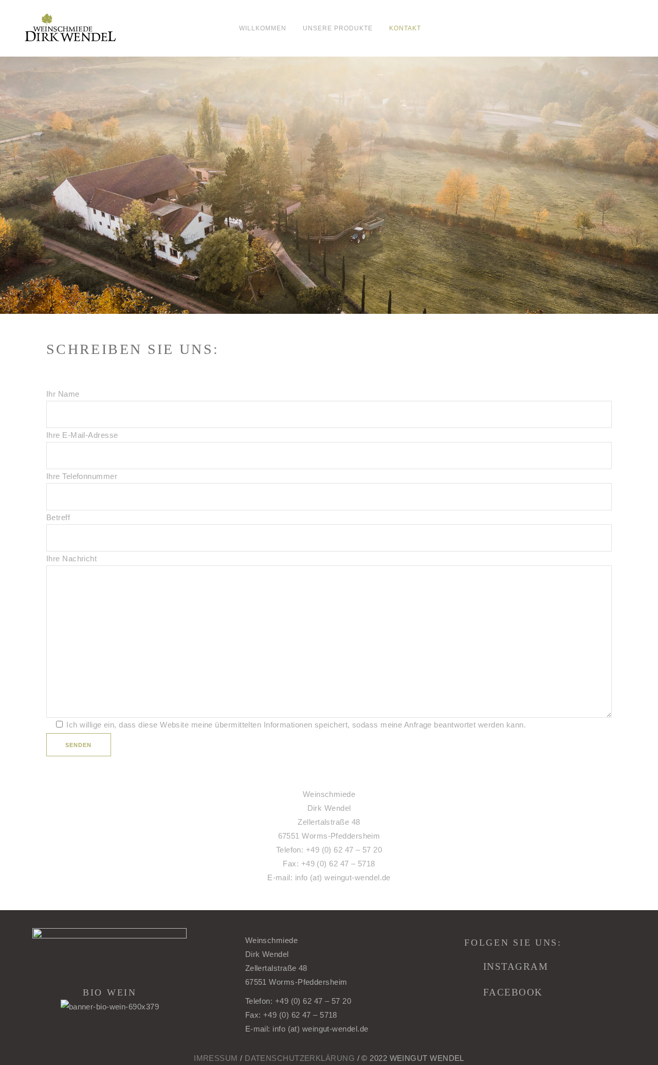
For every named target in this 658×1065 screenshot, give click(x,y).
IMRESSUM (216, 1058)
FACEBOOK (513, 992)
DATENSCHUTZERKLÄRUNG (300, 1058)
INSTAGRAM (516, 966)
